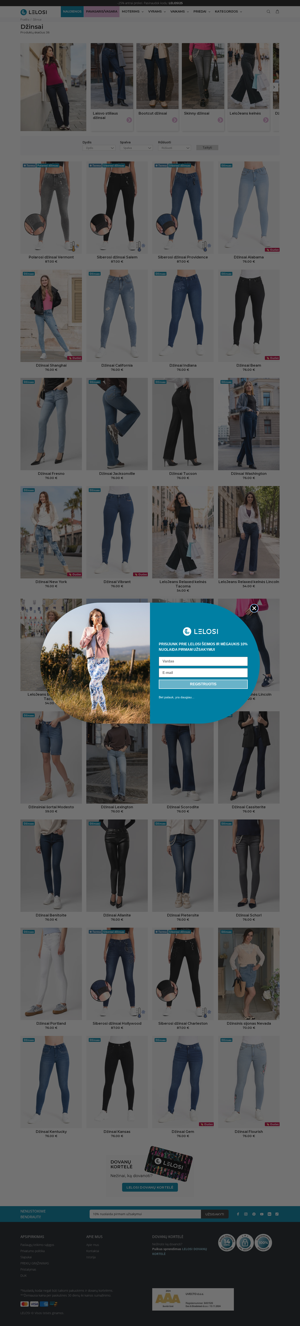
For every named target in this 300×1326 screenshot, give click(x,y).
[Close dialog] (254, 608)
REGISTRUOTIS (203, 684)
